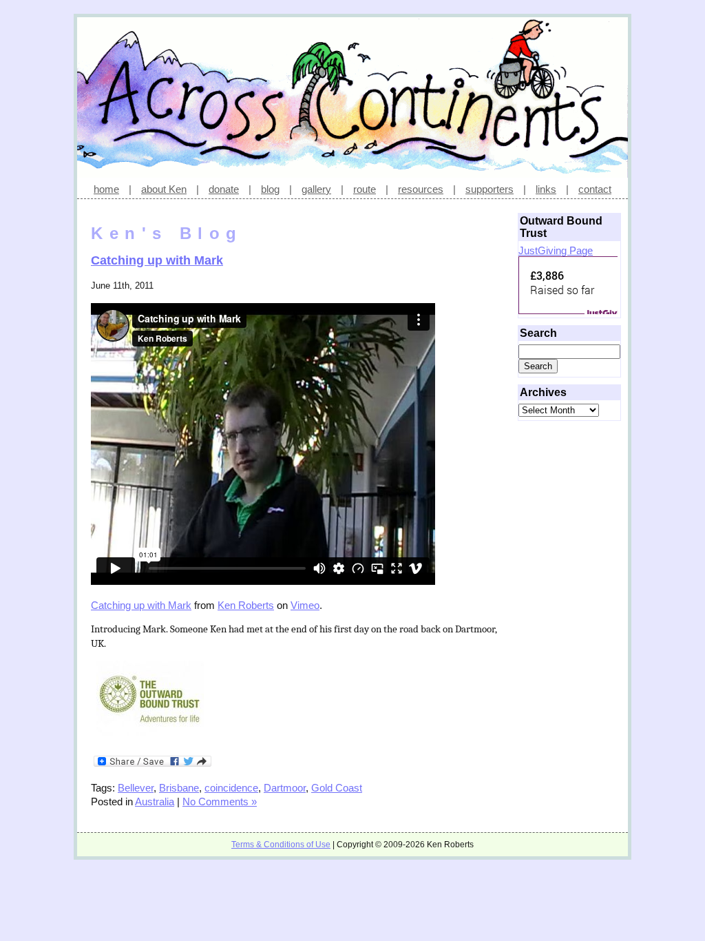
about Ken (164, 189)
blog (270, 189)
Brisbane (179, 788)
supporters (489, 189)
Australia (154, 801)
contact (594, 189)
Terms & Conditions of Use (280, 844)
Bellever (136, 788)
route (364, 189)
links (546, 189)
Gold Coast (336, 788)
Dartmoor (285, 788)
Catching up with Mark (157, 260)
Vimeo (305, 605)
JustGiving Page (555, 250)
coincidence (231, 788)
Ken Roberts (246, 605)
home (106, 189)
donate (224, 189)
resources (420, 189)
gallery (316, 189)
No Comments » (219, 801)
